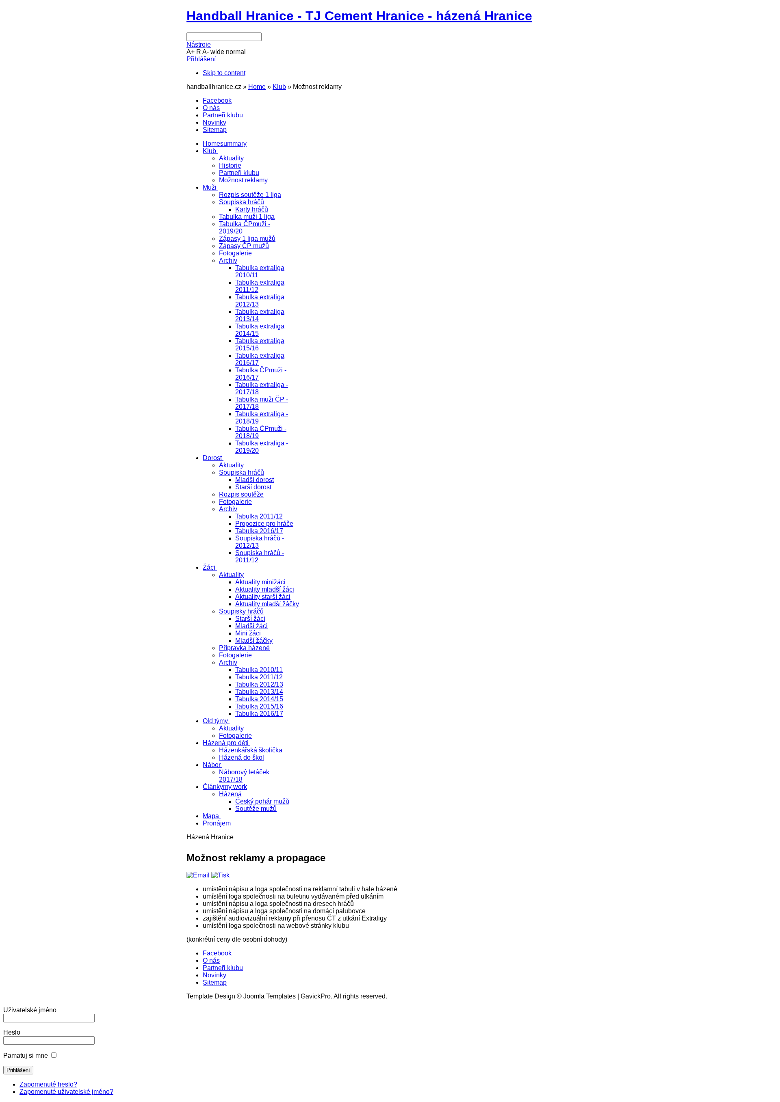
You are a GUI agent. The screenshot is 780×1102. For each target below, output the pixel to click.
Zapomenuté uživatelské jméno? (66, 1091)
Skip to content (224, 72)
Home (257, 86)
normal (236, 51)
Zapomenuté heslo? (48, 1084)
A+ (190, 51)
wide (217, 51)
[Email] (198, 875)
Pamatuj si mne (25, 1055)
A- (205, 51)
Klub (279, 86)
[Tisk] (220, 875)
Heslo (11, 1032)
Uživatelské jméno (29, 1010)
